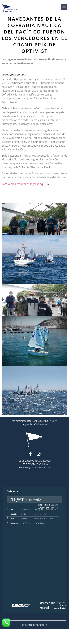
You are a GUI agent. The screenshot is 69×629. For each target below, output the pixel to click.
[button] (64, 7)
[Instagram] (39, 453)
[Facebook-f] (30, 453)
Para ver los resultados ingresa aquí (24, 184)
